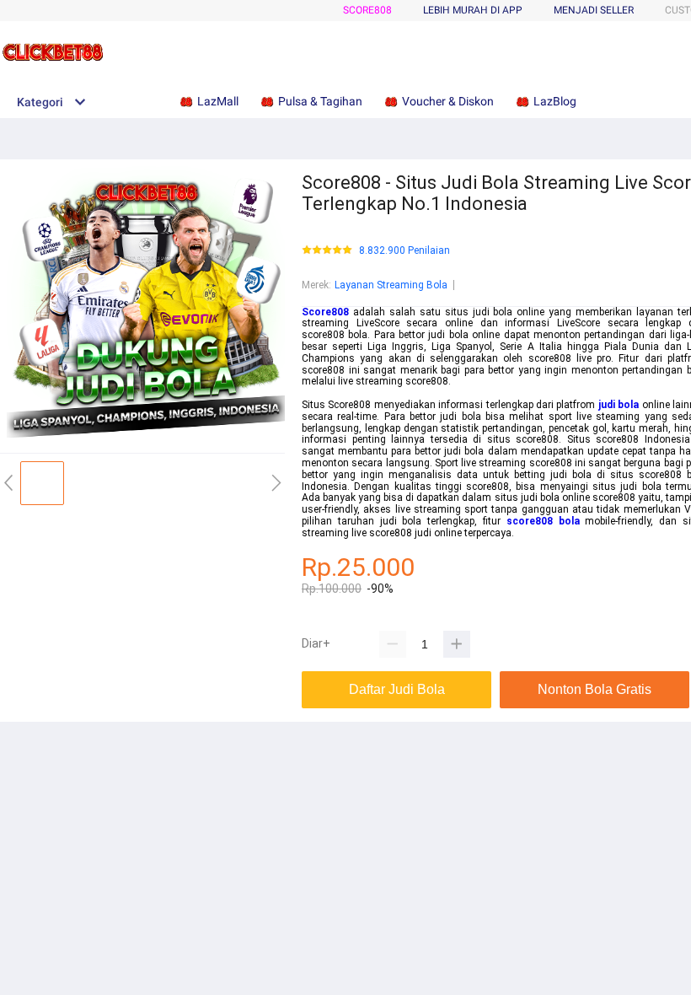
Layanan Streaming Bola (391, 285)
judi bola (618, 405)
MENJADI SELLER (594, 10)
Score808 (367, 10)
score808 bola (543, 521)
